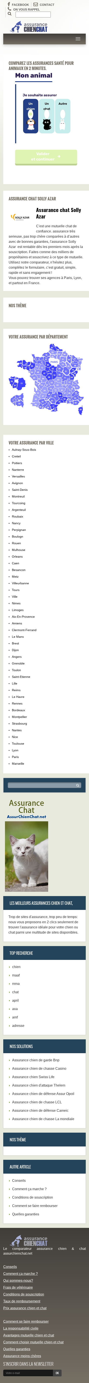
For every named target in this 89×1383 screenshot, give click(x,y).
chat (15, 992)
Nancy (16, 523)
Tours (15, 590)
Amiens (17, 623)
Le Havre (18, 697)
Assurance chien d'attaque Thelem (38, 1085)
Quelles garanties (25, 1214)
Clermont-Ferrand (24, 630)
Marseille (18, 763)
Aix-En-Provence (23, 616)
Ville (14, 596)
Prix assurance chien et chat (24, 1308)
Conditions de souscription (32, 1197)
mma (16, 983)
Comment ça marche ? (29, 1189)
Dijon (15, 650)
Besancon (18, 570)
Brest (15, 643)
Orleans (17, 556)
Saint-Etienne (21, 676)
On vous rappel (26, 9)
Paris (15, 757)
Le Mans (18, 636)
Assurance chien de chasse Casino (39, 1068)
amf (15, 1017)
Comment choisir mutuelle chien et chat (33, 1342)
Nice (15, 737)
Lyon (15, 750)
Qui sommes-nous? (18, 1280)
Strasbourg (19, 723)
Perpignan (19, 530)
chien (16, 967)
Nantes (17, 730)
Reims (16, 690)
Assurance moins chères (22, 1356)
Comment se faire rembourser (34, 1206)
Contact (47, 4)
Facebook (20, 4)
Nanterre (18, 469)
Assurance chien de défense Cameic (40, 1110)
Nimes (16, 603)
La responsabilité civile (20, 1328)
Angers (17, 656)
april (15, 1000)
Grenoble (18, 663)
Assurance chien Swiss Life (33, 1077)
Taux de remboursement (21, 1301)
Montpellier (19, 717)
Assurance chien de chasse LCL (37, 1102)
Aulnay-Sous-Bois (24, 449)
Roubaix (17, 516)
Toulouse (18, 743)
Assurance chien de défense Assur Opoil (43, 1094)
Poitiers (17, 463)
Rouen (16, 543)
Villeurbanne (20, 583)
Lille (14, 683)
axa (15, 1009)
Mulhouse (18, 550)
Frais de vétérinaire (18, 1287)
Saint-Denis (20, 489)
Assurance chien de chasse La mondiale (43, 1119)
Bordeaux (18, 710)
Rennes (17, 703)
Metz (15, 576)
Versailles (18, 476)
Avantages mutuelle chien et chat (28, 1335)
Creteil (16, 456)
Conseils (19, 1180)
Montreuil (18, 496)
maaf (16, 975)
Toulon (16, 670)
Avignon (17, 483)
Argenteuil (19, 509)
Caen (15, 563)
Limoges (18, 610)
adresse (18, 1026)
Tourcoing (18, 503)
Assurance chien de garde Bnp (35, 1060)
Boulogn (17, 536)
